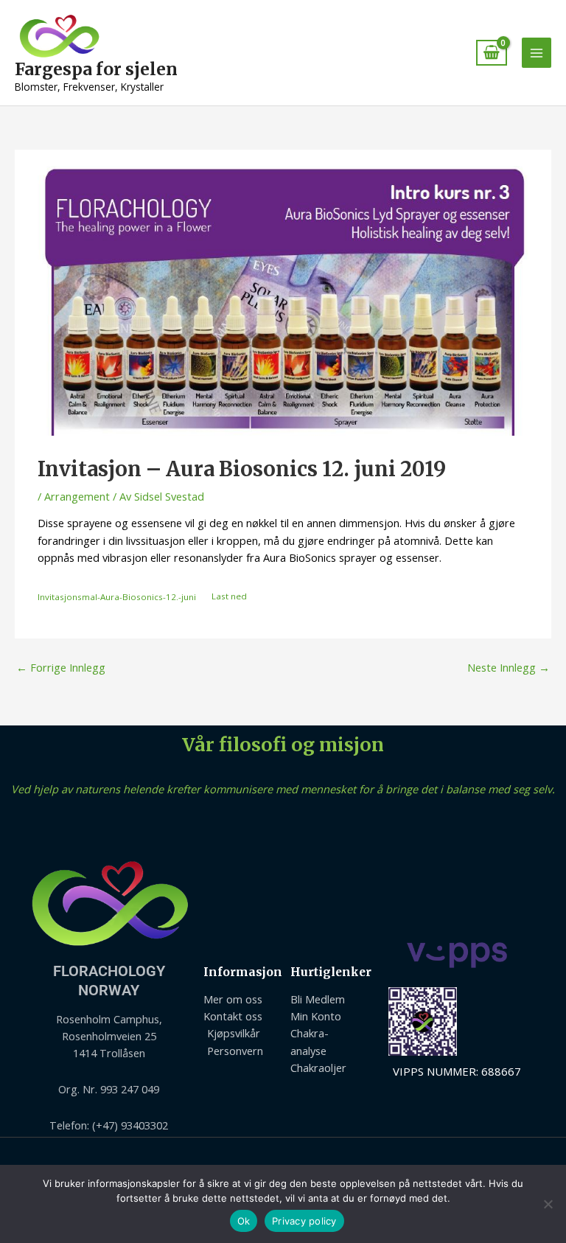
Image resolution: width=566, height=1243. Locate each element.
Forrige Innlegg (60, 667)
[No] (547, 1204)
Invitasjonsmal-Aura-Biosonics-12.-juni (117, 596)
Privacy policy (304, 1221)
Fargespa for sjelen (96, 69)
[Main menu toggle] (536, 52)
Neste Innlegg (508, 667)
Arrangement (77, 496)
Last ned (229, 596)
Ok (244, 1221)
